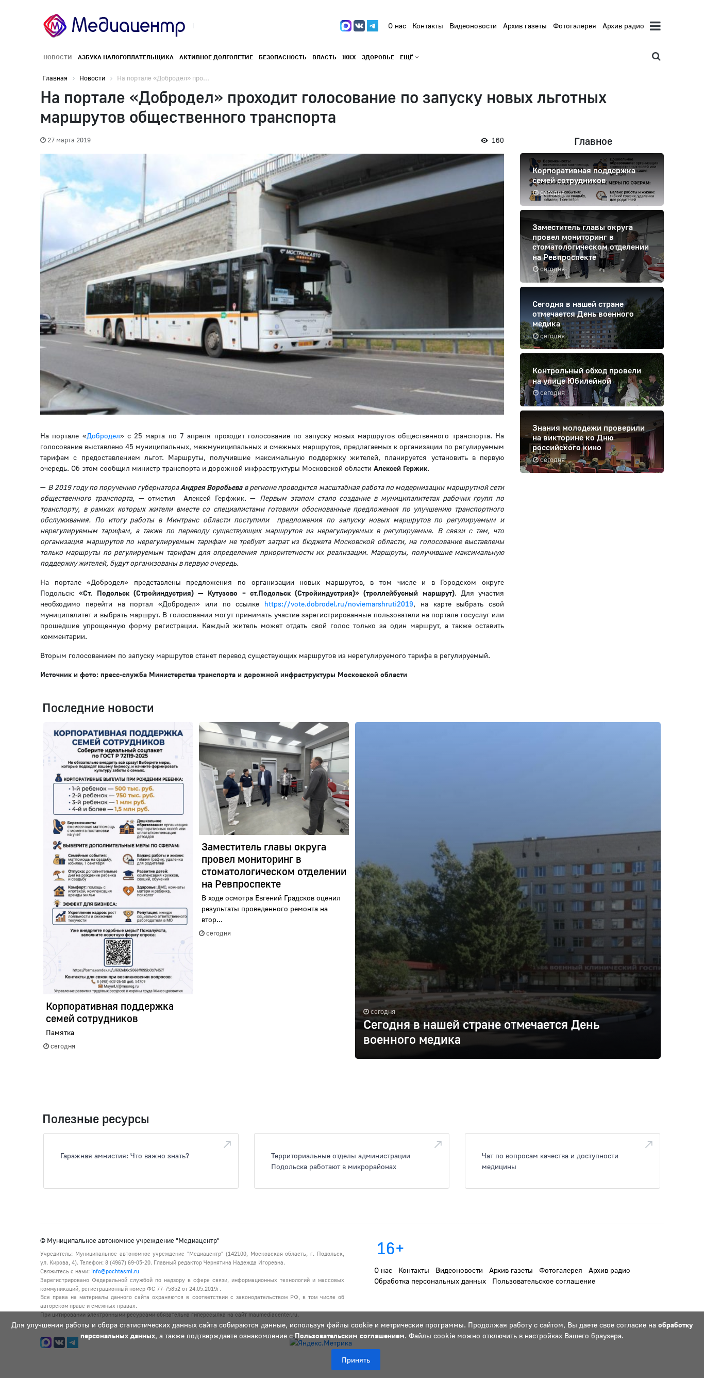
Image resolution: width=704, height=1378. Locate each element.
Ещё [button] (407, 57)
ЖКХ (349, 57)
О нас (397, 25)
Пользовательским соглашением (350, 1335)
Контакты (427, 25)
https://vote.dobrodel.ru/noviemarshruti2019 (338, 603)
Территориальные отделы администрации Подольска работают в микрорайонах (340, 1161)
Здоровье (378, 57)
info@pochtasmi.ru (115, 1271)
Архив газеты (525, 25)
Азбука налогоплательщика (126, 57)
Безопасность (283, 57)
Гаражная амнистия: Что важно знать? (124, 1155)
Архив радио (623, 25)
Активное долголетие (216, 57)
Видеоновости (473, 25)
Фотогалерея (574, 25)
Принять (356, 1359)
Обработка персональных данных (430, 1280)
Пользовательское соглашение (543, 1280)
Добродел (103, 435)
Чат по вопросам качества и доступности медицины (550, 1161)
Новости (57, 57)
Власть (324, 57)
